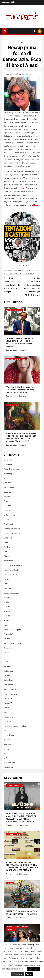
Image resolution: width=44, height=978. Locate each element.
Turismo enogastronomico (15, 726)
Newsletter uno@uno (12, 629)
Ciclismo (7, 505)
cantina (7, 496)
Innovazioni (8, 560)
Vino (6, 753)
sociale (7, 661)
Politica (7, 638)
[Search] (34, 31)
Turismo (7, 721)
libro (22, 188)
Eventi (6, 542)
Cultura (14, 310)
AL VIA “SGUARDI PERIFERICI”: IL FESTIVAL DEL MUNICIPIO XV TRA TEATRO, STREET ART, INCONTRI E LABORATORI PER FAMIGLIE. (22, 866)
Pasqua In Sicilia (10, 634)
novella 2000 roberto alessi (18, 270)
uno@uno (7, 739)
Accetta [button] (29, 974)
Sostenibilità (9, 675)
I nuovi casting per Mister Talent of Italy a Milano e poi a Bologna (12, 285)
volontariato (9, 767)
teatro (6, 712)
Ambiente (8, 464)
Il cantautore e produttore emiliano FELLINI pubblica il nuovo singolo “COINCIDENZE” (32, 286)
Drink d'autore (10, 524)
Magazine (8, 597)
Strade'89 (8, 698)
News (6, 625)
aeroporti (8, 460)
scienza (7, 657)
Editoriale (8, 538)
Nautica (7, 620)
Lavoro (7, 579)
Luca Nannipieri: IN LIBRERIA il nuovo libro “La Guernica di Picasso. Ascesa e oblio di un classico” (19, 342)
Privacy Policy (17, 974)
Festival (17, 359)
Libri (21, 42)
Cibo (6, 501)
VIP (5, 758)
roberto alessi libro (11, 273)
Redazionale (9, 648)
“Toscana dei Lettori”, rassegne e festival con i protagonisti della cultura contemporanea (21, 389)
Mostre (7, 606)
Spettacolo (8, 684)
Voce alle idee (9, 762)
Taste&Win (8, 703)
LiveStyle (7, 588)
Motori (7, 611)
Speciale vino (9, 680)
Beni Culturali (9, 487)
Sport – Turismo (10, 694)
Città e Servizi (9, 515)
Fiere (6, 551)
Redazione (10, 74)
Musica (7, 615)
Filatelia (7, 556)
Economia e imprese (12, 533)
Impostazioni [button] (33, 969)
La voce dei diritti (11, 574)
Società (7, 666)
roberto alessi (34, 270)
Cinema (7, 510)
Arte (8, 310)
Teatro (6, 707)
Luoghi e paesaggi (11, 593)
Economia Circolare (12, 528)
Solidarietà (8, 671)
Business (7, 492)
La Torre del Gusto (11, 570)
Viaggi (6, 749)
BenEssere (8, 482)
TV (5, 730)
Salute (6, 652)
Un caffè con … (10, 735)
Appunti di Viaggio (11, 469)
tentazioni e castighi (27, 273)
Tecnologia (8, 717)
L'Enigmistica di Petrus (13, 565)
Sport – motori (10, 689)
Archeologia (9, 473)
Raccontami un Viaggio (13, 643)
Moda (6, 602)
